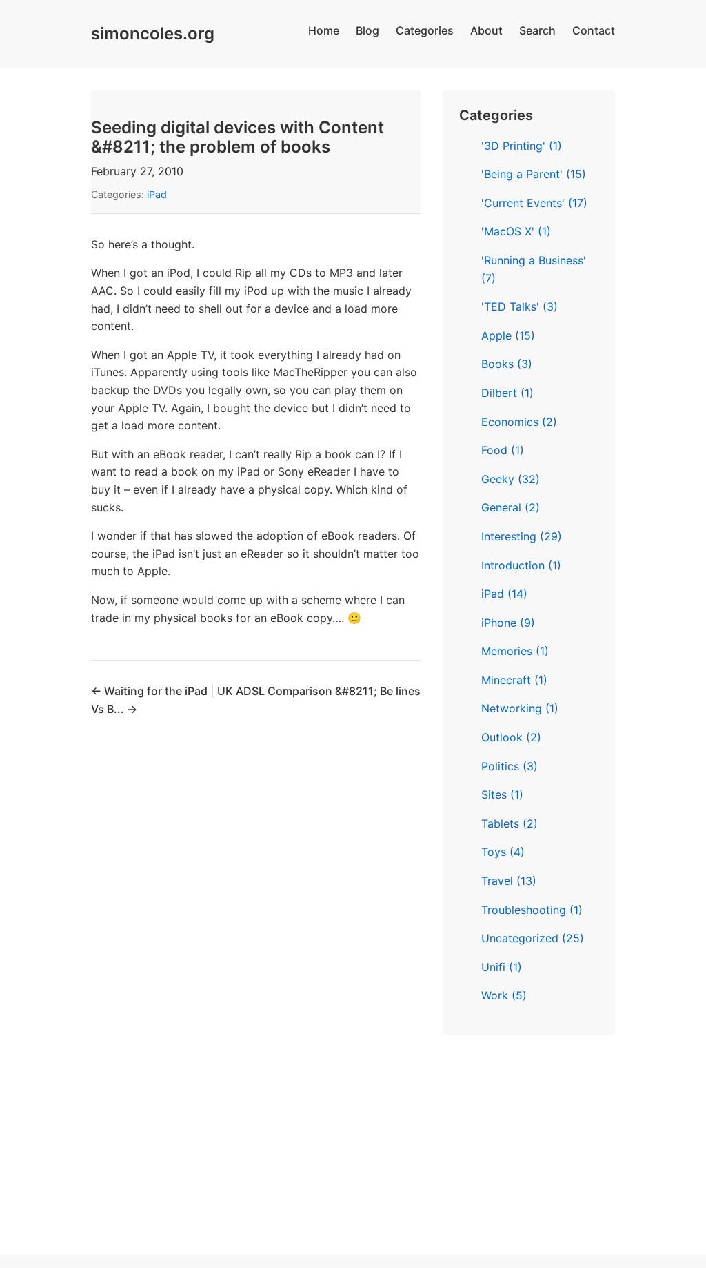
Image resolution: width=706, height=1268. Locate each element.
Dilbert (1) (507, 393)
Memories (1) (515, 651)
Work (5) (504, 995)
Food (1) (502, 450)
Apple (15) (508, 335)
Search (537, 30)
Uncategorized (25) (532, 938)
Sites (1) (502, 794)
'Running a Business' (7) (533, 269)
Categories (425, 30)
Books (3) (506, 364)
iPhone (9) (508, 623)
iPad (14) (504, 594)
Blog (367, 30)
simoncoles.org (152, 33)
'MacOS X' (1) (516, 231)
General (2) (510, 507)
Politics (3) (509, 766)
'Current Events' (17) (534, 203)
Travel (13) (508, 881)
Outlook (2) (511, 737)
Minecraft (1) (514, 680)
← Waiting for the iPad (150, 691)
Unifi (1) (501, 967)
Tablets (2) (509, 823)
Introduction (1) (521, 565)
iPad (157, 194)
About (486, 30)
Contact (593, 30)
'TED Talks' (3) (519, 306)
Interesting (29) (521, 536)
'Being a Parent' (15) (533, 174)
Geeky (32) (510, 479)
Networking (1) (519, 708)
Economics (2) (519, 422)
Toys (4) (503, 852)
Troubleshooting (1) (532, 910)
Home (323, 30)
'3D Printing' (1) (521, 146)
